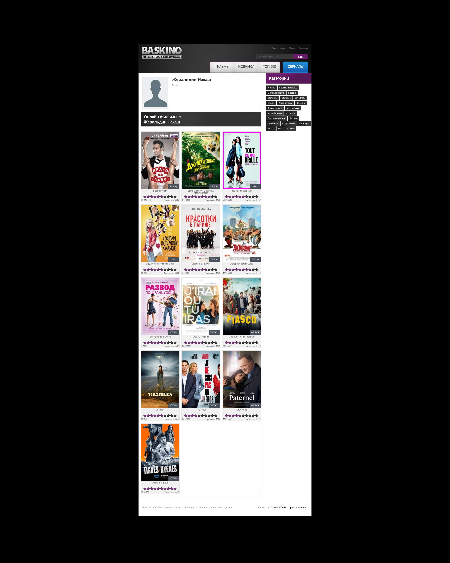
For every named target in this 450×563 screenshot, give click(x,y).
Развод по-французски (160, 337)
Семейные (273, 123)
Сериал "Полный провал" (242, 337)
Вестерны (273, 98)
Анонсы (271, 88)
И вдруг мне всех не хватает (160, 264)
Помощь (303, 48)
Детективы (300, 98)
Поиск (300, 56)
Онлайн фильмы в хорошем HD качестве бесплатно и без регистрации (162, 53)
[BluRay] (160, 133)
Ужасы (271, 128)
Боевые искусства (288, 88)
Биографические (276, 93)
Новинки (168, 507)
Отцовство (241, 410)
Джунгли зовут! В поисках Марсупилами (201, 192)
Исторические (285, 103)
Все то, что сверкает (242, 191)
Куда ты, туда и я (201, 337)
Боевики (292, 93)
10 (175, 197)
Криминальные (275, 108)
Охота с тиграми (160, 483)
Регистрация (278, 48)
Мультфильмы (275, 113)
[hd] (160, 206)
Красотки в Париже (201, 264)
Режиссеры (191, 507)
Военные (286, 98)
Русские (293, 118)
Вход (292, 48)
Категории (279, 78)
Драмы (271, 103)
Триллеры (304, 123)
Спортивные (288, 123)
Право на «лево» (160, 191)
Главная (146, 507)
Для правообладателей (222, 507)
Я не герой (201, 410)
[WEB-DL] (160, 279)
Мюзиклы (290, 113)
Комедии (301, 103)
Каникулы (160, 410)
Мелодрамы (293, 108)
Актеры (178, 507)
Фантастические (286, 128)
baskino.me (264, 507)
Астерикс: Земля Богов (241, 264)
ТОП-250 (157, 507)
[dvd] (242, 133)
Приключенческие (276, 118)
